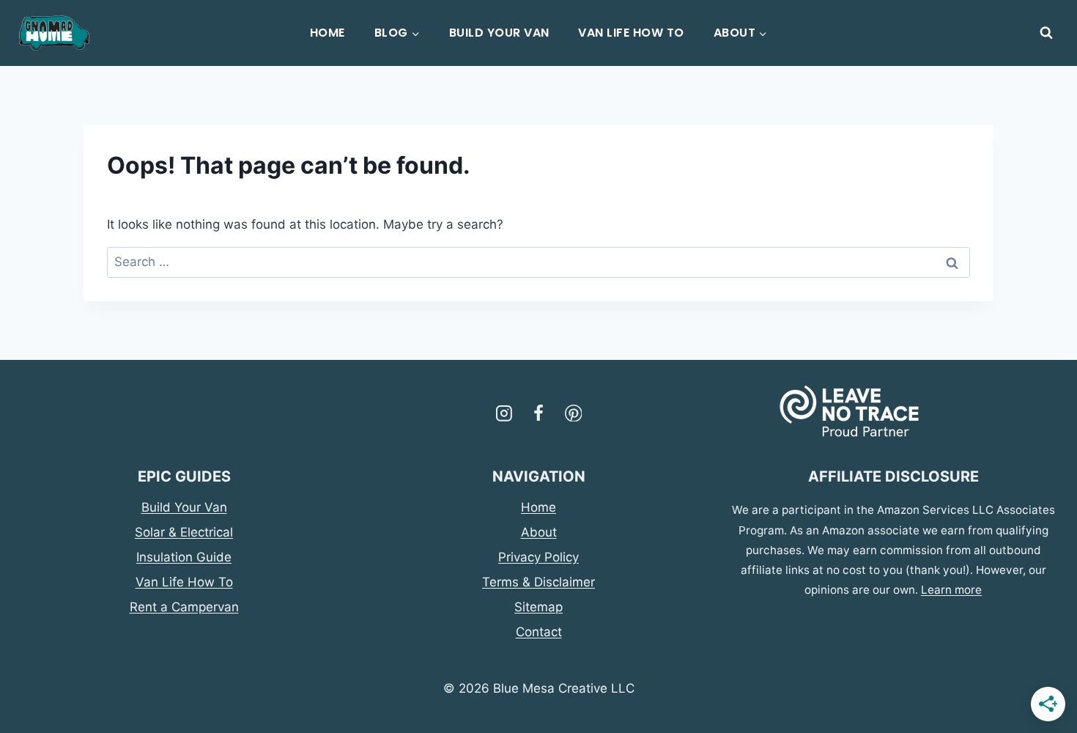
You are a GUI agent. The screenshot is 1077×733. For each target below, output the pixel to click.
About (539, 532)
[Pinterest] (573, 413)
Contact (539, 632)
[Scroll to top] (30, 689)
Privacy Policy (538, 557)
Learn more (951, 590)
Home (327, 32)
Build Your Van (499, 32)
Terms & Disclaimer (538, 582)
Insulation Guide (184, 557)
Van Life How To (631, 32)
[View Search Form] (1046, 33)
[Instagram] (504, 413)
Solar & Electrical (184, 532)
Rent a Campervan (184, 607)
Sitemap (538, 607)
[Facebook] (538, 413)
